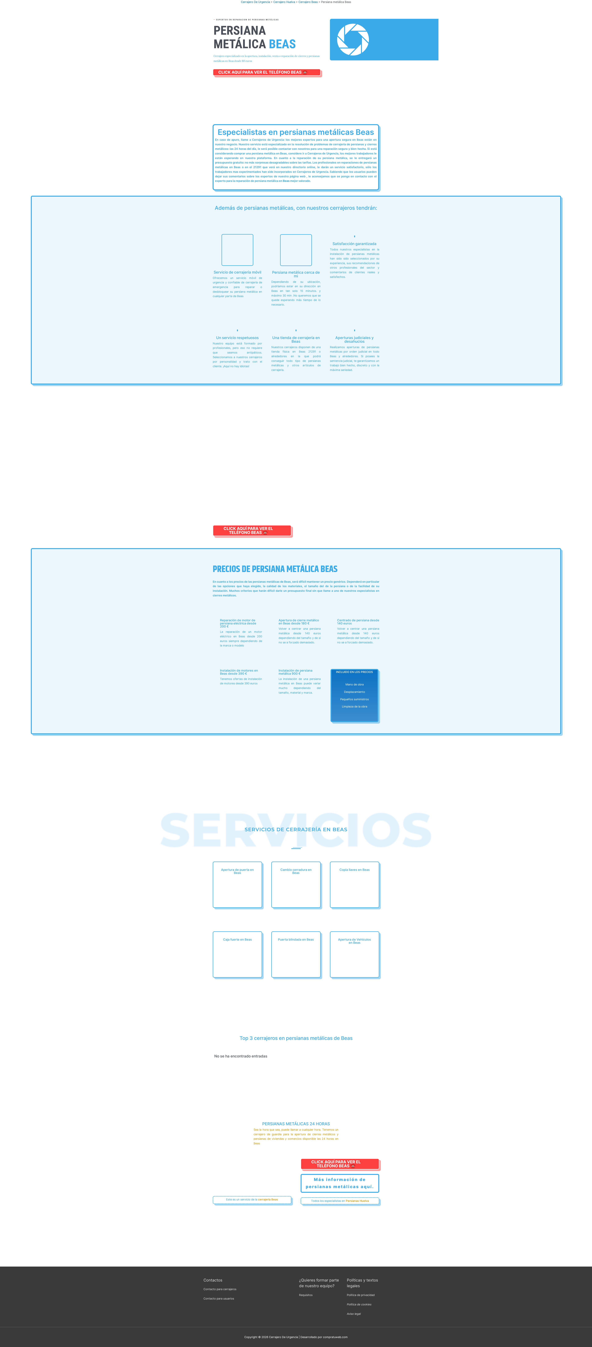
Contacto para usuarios (219, 1298)
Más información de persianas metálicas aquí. (340, 1183)
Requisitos (305, 1295)
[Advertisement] (296, 101)
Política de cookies (359, 1304)
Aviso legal (354, 1313)
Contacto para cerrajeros (220, 1289)
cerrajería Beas (268, 1199)
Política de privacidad (361, 1295)
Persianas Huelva (357, 1200)
